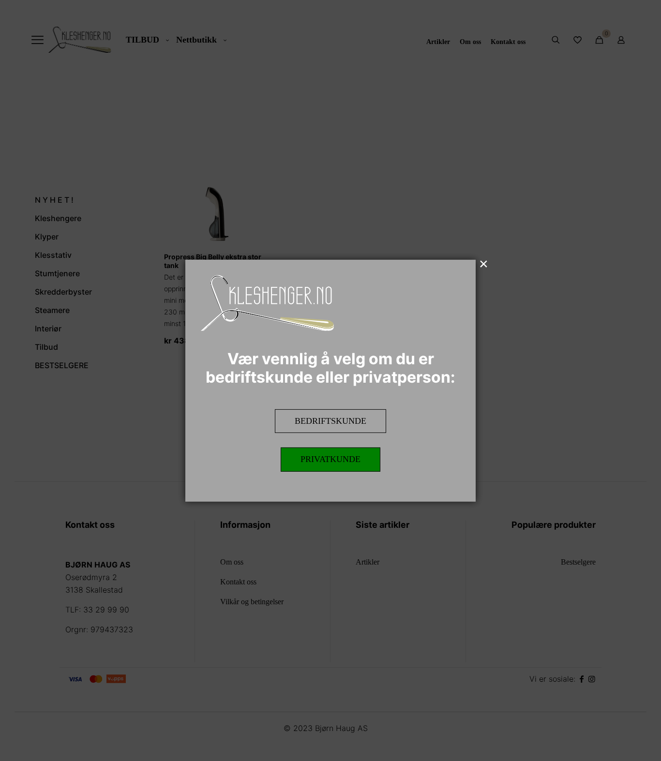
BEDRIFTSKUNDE (330, 420)
